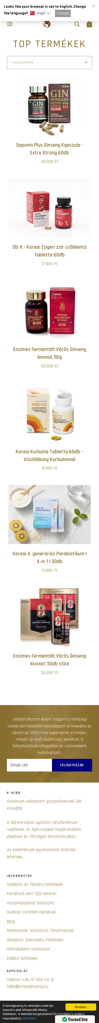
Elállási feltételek (22, 958)
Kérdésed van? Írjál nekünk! (32, 894)
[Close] (93, 6)
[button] (40, 13)
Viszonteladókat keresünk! (31, 903)
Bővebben (29, 1018)
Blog (11, 921)
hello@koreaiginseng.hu (27, 987)
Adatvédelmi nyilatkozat (28, 949)
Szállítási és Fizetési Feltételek (35, 885)
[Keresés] (77, 24)
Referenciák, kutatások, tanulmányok (40, 931)
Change (63, 13)
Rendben (81, 1007)
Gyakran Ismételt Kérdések (31, 912)
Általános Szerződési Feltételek (35, 940)
